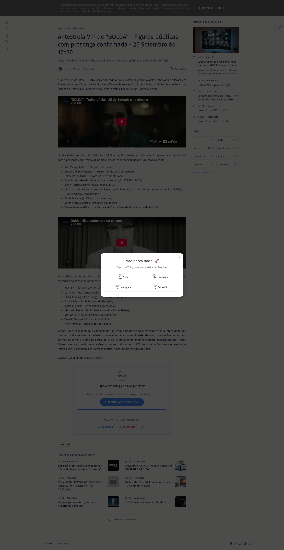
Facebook (163, 277)
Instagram (126, 287)
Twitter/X (162, 287)
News (125, 277)
